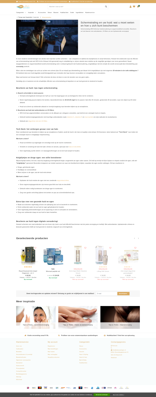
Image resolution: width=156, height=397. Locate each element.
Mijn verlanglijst (52, 354)
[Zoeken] (106, 6)
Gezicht (81, 351)
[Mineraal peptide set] (53, 255)
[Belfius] (87, 388)
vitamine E (78, 117)
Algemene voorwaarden (23, 360)
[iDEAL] (29, 388)
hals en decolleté (75, 147)
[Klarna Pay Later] (127, 388)
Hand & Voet (83, 357)
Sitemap (18, 376)
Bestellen (19, 351)
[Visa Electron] (75, 388)
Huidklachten (83, 362)
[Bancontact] (58, 388)
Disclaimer (19, 362)
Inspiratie (36, 17)
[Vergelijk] (138, 1)
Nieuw (81, 346)
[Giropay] (104, 388)
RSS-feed (19, 379)
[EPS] (116, 388)
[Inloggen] (130, 6)
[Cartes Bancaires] (122, 388)
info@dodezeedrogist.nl (119, 350)
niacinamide (89, 117)
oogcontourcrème (63, 180)
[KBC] (98, 388)
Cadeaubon (19, 349)
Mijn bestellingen (53, 349)
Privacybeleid (20, 368)
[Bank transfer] (52, 388)
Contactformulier (21, 371)
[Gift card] (110, 388)
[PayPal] (34, 388)
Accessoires (83, 349)
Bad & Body (82, 360)
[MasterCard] (40, 388)
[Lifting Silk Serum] (103, 255)
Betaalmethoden (21, 357)
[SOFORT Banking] (64, 388)
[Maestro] (81, 388)
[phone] (111, 348)
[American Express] (93, 388)
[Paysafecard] (69, 388)
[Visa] (46, 388)
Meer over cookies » (118, 394)
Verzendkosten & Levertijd (24, 354)
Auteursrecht (20, 365)
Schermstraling (46, 17)
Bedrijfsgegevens (21, 374)
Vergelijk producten (53, 357)
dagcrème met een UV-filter (38, 121)
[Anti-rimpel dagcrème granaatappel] (128, 255)
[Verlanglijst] (134, 6)
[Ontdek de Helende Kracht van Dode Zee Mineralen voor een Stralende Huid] (23, 6)
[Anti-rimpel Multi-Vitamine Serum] (78, 255)
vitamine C (70, 117)
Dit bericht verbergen (102, 394)
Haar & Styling (83, 354)
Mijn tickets (51, 351)
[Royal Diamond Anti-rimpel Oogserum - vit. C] (28, 255)
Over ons (19, 346)
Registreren (51, 346)
